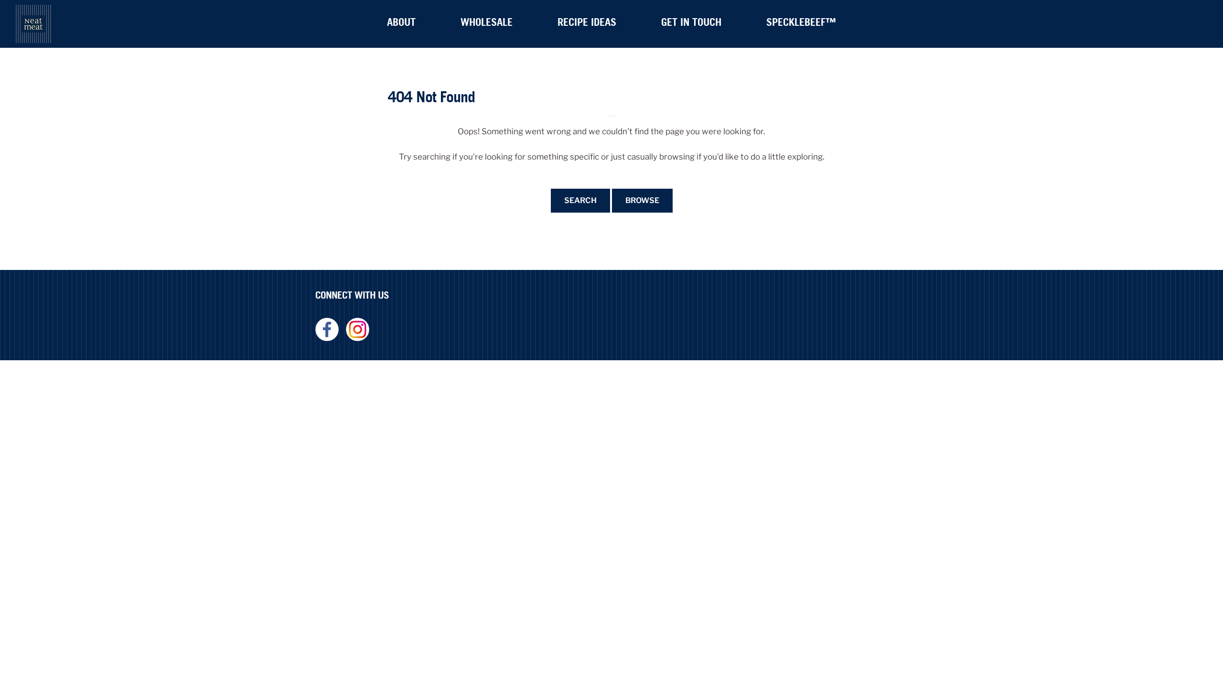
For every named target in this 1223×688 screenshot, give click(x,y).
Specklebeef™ (801, 22)
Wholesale (487, 22)
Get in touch (691, 22)
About (401, 22)
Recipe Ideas (587, 22)
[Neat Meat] (33, 24)
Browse (642, 200)
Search (580, 200)
